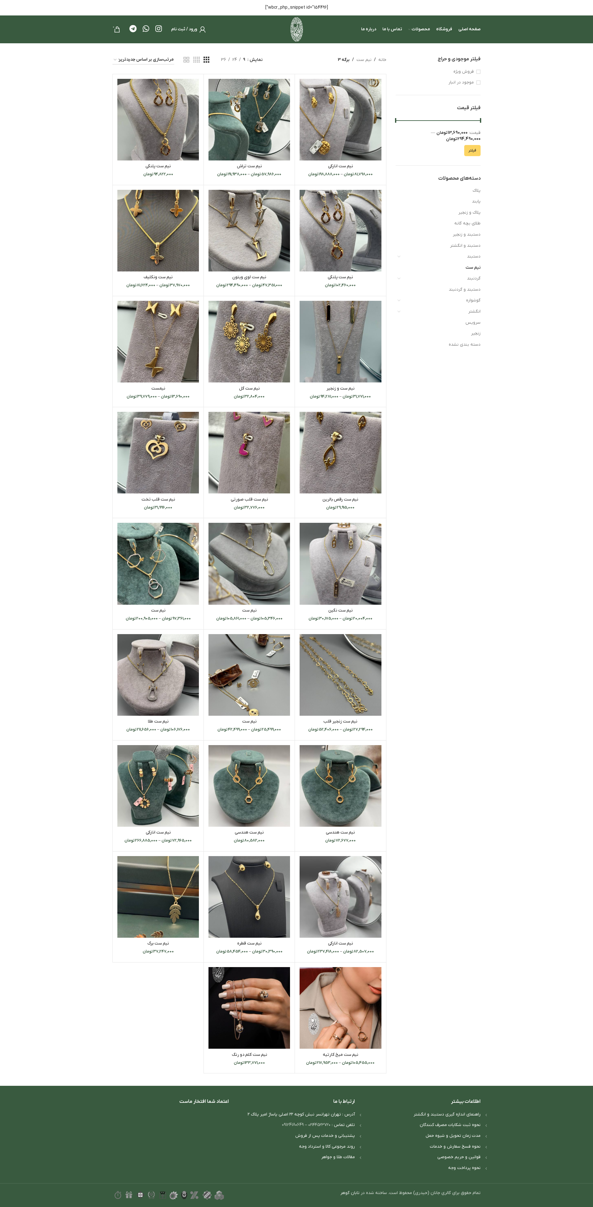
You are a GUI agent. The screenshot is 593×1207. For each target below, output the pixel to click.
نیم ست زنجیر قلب (340, 721)
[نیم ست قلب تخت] (158, 452)
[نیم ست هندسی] (340, 786)
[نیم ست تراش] (249, 119)
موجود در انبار (461, 82)
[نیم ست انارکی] (340, 119)
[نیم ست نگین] (340, 563)
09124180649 (293, 1125)
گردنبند (474, 278)
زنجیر (476, 333)
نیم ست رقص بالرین (340, 499)
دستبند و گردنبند (465, 289)
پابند (476, 201)
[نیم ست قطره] (249, 897)
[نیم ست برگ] (158, 897)
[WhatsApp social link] (146, 29)
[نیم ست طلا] (158, 675)
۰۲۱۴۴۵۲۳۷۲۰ (319, 1125)
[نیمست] (158, 341)
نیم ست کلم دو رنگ (249, 1055)
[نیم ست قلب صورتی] (249, 452)
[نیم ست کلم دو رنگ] (249, 1008)
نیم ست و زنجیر (340, 388)
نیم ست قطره (249, 943)
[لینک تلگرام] (133, 29)
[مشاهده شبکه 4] (196, 60)
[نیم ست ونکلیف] (158, 230)
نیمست (158, 388)
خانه (382, 60)
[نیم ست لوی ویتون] (249, 230)
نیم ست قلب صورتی (249, 499)
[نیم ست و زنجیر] (340, 341)
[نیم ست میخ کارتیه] (340, 1008)
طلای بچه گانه (467, 223)
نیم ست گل (249, 388)
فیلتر (472, 150)
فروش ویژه (463, 72)
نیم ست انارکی (340, 166)
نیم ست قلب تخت (158, 499)
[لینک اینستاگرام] (158, 29)
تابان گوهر (350, 1193)
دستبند (474, 256)
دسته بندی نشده (465, 345)
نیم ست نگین (340, 610)
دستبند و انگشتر (465, 246)
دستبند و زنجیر (467, 234)
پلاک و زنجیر (469, 212)
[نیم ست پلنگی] (158, 119)
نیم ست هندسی (340, 832)
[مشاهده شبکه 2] (186, 60)
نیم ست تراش (249, 166)
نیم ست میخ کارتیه (340, 1055)
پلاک (477, 191)
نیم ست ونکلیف (158, 277)
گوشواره (473, 300)
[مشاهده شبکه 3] (206, 60)
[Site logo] (296, 29)
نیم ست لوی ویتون (249, 277)
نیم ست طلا (158, 721)
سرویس (473, 323)
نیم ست (473, 268)
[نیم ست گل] (249, 341)
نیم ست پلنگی (158, 166)
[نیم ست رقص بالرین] (340, 452)
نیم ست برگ (158, 943)
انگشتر (474, 311)
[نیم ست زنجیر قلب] (340, 675)
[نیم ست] (249, 563)
